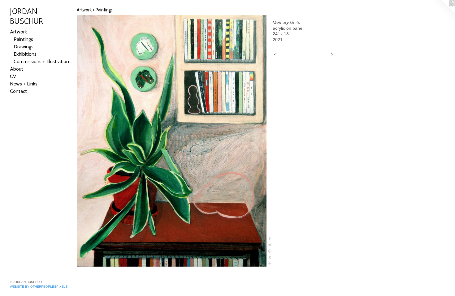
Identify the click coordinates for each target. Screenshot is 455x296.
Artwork (18, 32)
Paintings (23, 39)
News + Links (23, 84)
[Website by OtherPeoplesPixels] (442, 12)
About (16, 69)
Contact (18, 91)
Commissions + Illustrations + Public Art (43, 61)
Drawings (23, 47)
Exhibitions (25, 54)
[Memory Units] (171, 141)
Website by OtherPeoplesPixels (39, 286)
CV (13, 76)
